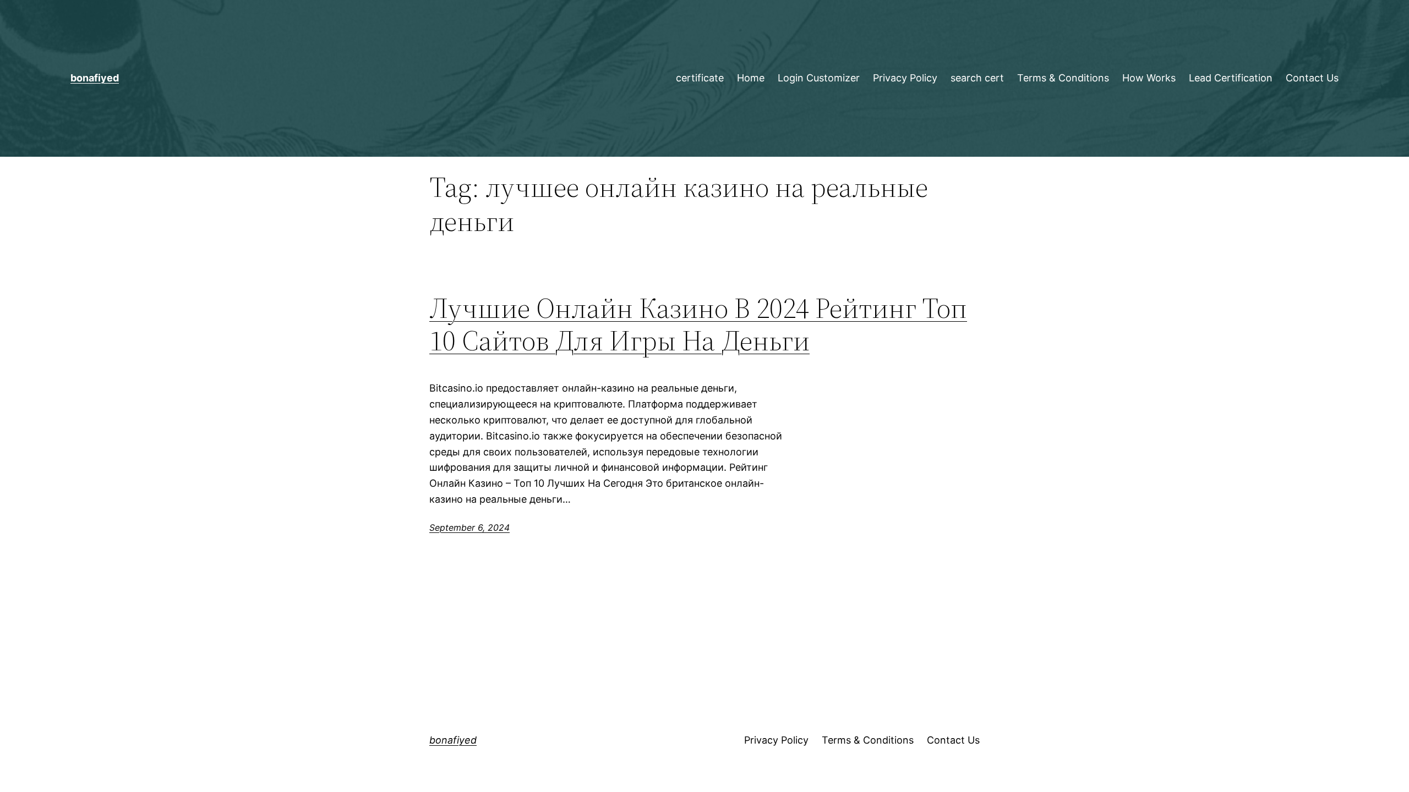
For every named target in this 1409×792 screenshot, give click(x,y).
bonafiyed (94, 78)
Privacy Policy (905, 78)
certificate (700, 78)
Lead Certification (1231, 78)
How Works (1149, 78)
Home (750, 78)
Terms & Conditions (1063, 78)
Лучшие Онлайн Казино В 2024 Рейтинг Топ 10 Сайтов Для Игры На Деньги (698, 325)
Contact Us (1312, 78)
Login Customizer (819, 78)
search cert (977, 78)
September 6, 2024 (469, 527)
